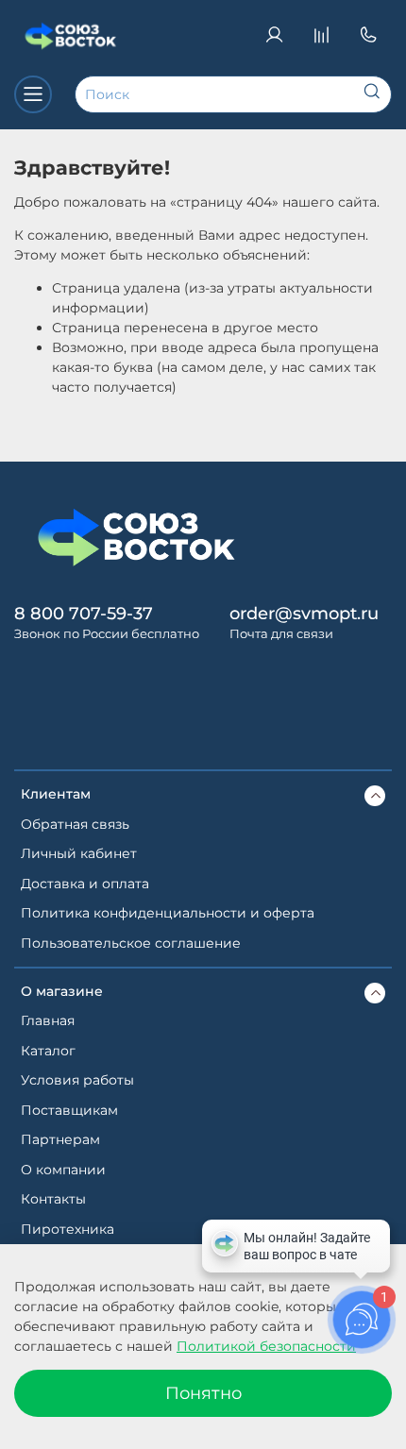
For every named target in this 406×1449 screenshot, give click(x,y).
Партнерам (60, 1139)
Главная (48, 1020)
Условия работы (77, 1079)
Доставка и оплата (85, 883)
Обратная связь (75, 824)
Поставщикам (69, 1110)
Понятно (203, 1393)
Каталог (48, 1050)
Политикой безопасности (266, 1346)
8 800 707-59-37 (83, 613)
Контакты (53, 1198)
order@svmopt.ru (304, 613)
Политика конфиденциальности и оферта (167, 912)
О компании (63, 1169)
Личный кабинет (79, 853)
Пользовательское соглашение (131, 943)
